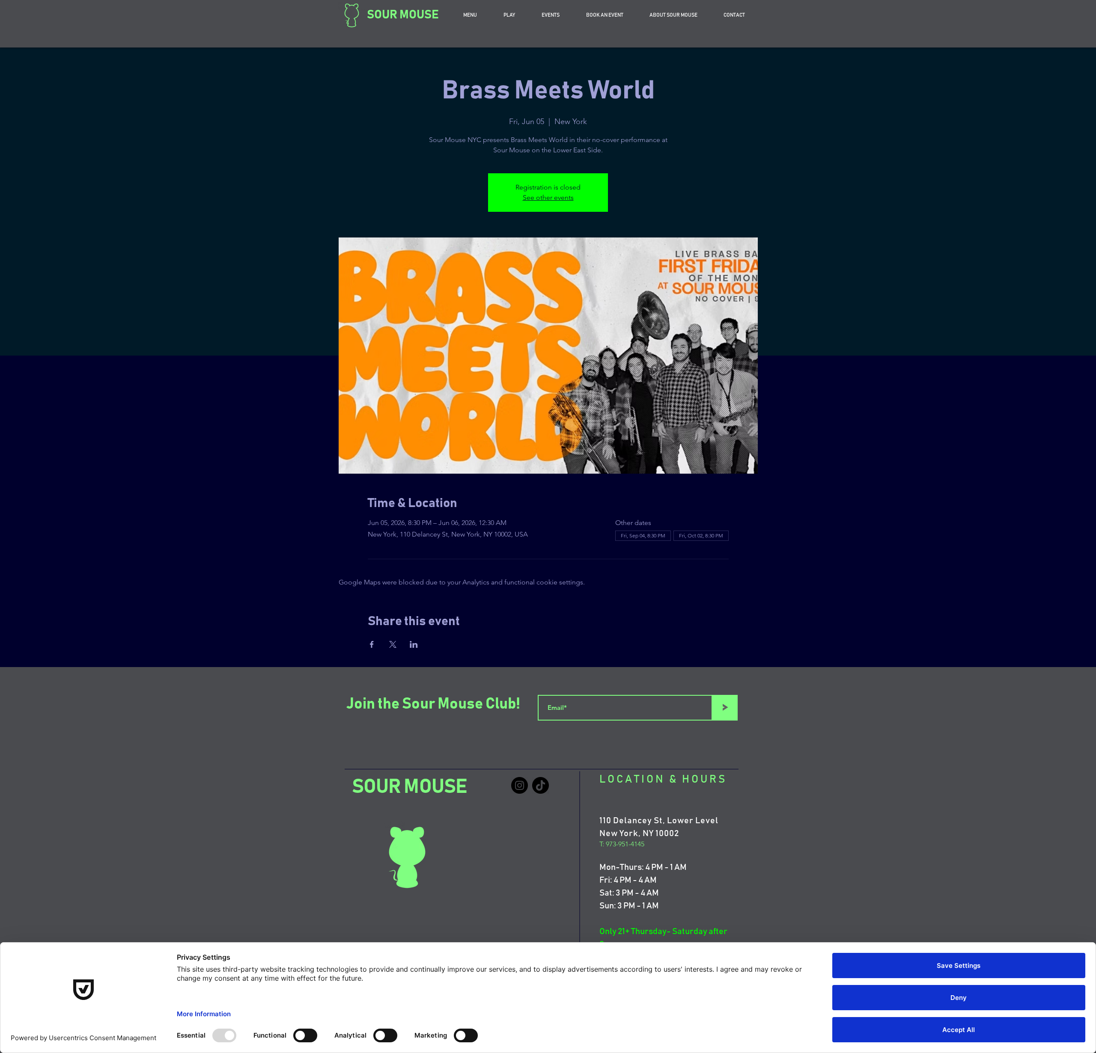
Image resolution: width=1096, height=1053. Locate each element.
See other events (548, 197)
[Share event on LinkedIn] (414, 644)
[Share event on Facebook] (372, 644)
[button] (604, 15)
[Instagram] (519, 785)
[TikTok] (540, 785)
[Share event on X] (393, 644)
